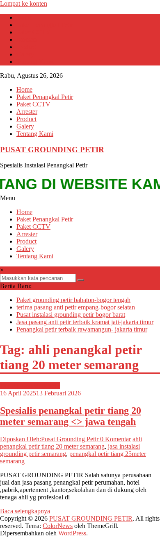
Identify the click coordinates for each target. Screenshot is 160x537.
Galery (25, 54)
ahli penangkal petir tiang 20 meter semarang (71, 442)
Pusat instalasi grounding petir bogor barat (70, 314)
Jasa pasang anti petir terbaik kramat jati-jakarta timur (84, 321)
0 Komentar (115, 438)
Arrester (26, 39)
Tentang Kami (34, 61)
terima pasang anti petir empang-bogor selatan (75, 307)
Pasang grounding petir (30, 385)
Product (26, 46)
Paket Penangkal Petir (44, 24)
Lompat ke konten (23, 3)
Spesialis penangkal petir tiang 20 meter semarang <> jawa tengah (70, 416)
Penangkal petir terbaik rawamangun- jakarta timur (81, 329)
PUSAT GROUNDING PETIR (52, 149)
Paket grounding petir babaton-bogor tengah (73, 299)
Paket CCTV (33, 32)
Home (24, 17)
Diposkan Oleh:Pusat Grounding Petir (50, 438)
